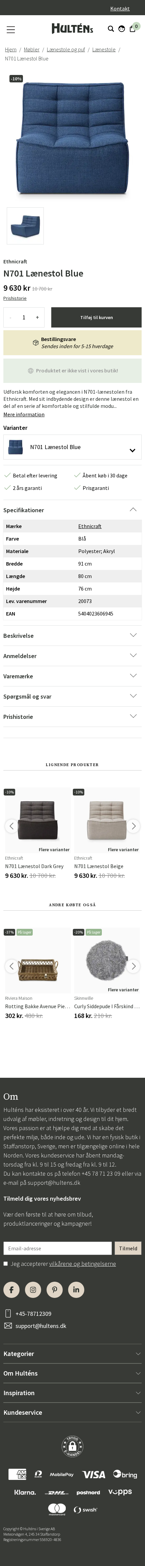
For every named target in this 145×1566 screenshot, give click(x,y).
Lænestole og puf (66, 49)
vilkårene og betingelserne (82, 1264)
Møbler (31, 49)
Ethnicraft (15, 261)
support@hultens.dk (54, 1182)
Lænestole (104, 49)
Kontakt (120, 8)
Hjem (11, 49)
